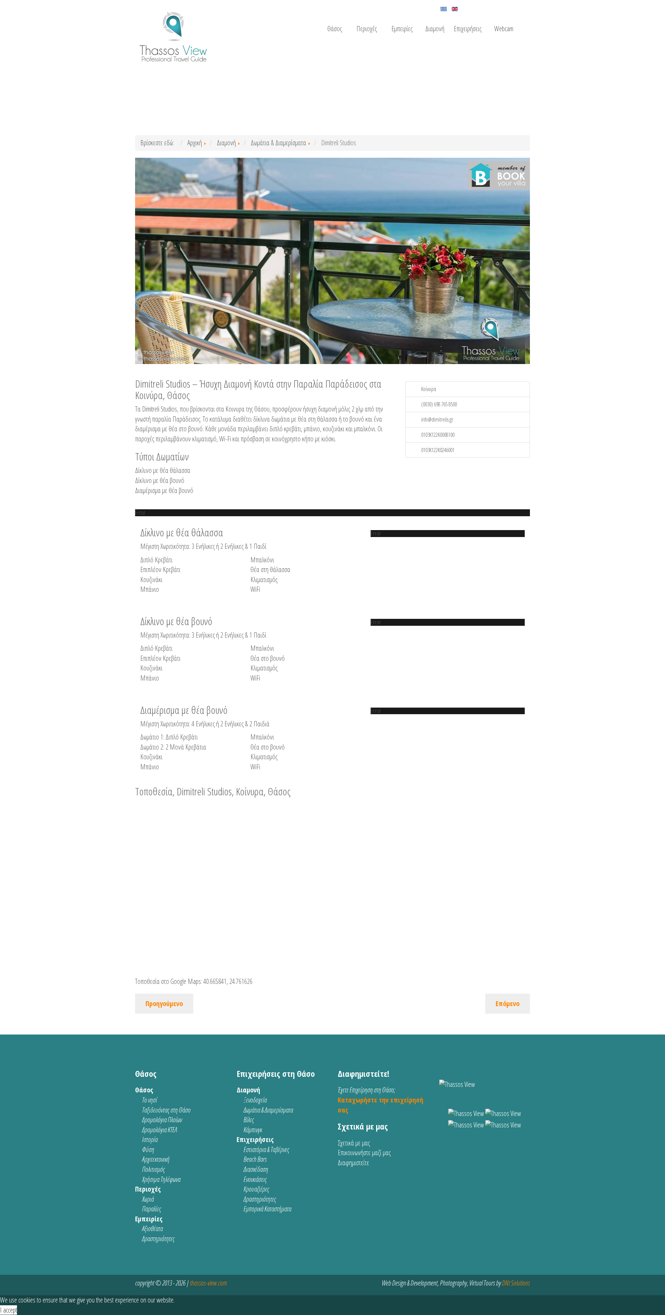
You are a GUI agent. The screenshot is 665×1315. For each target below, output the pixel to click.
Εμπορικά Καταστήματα (267, 1208)
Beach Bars (255, 1159)
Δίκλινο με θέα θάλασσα (162, 470)
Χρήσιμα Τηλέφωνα (161, 1179)
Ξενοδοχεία (255, 1100)
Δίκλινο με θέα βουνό (159, 480)
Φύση (148, 1149)
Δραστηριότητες (158, 1238)
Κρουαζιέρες (256, 1189)
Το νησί (149, 1100)
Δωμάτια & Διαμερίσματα (268, 1110)
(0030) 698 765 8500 (439, 404)
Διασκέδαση (255, 1169)
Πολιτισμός (153, 1169)
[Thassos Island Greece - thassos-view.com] (173, 33)
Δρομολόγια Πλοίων (162, 1119)
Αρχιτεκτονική (155, 1159)
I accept (8, 1310)
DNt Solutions (516, 1283)
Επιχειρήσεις (467, 28)
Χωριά (148, 1199)
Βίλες (248, 1119)
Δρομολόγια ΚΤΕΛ (159, 1129)
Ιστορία (150, 1139)
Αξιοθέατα (152, 1228)
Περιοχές (366, 28)
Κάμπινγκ (252, 1129)
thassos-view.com (208, 1283)
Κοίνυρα (428, 389)
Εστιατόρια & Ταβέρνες (266, 1149)
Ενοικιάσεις (255, 1179)
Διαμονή (434, 28)
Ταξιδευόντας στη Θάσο (166, 1110)
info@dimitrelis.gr (437, 419)
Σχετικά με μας (354, 1143)
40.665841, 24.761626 (227, 981)
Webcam (503, 28)
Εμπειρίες (402, 28)
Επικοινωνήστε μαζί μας (364, 1152)
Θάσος (334, 28)
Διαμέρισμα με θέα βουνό (164, 490)
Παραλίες (151, 1208)
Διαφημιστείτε (353, 1162)
